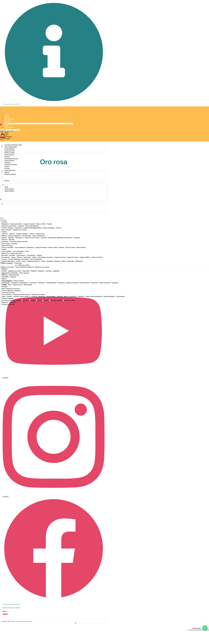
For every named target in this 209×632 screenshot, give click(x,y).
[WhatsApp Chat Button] (204, 627)
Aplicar (3, 267)
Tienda (6, 117)
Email (4, 611)
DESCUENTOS (9, 119)
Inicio (6, 115)
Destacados (9, 127)
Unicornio (7, 138)
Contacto (8, 121)
